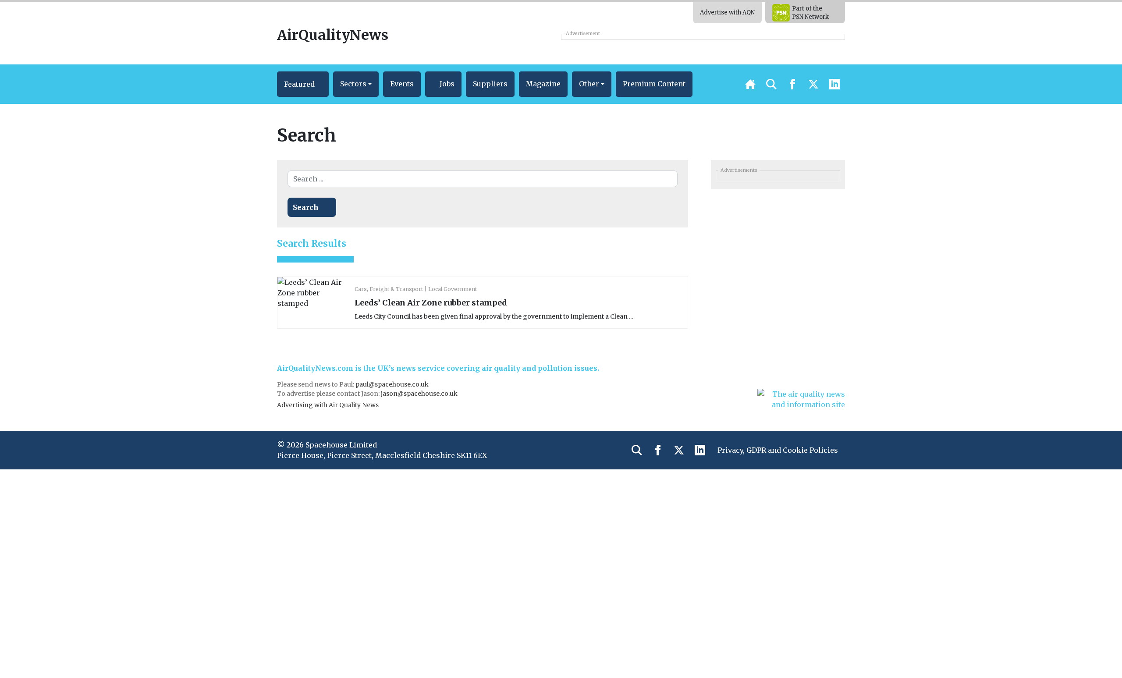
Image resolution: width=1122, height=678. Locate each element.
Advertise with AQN (727, 12)
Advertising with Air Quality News (328, 405)
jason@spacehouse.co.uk (420, 394)
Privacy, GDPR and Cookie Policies (777, 450)
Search (306, 207)
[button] (303, 84)
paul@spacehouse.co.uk (392, 384)
